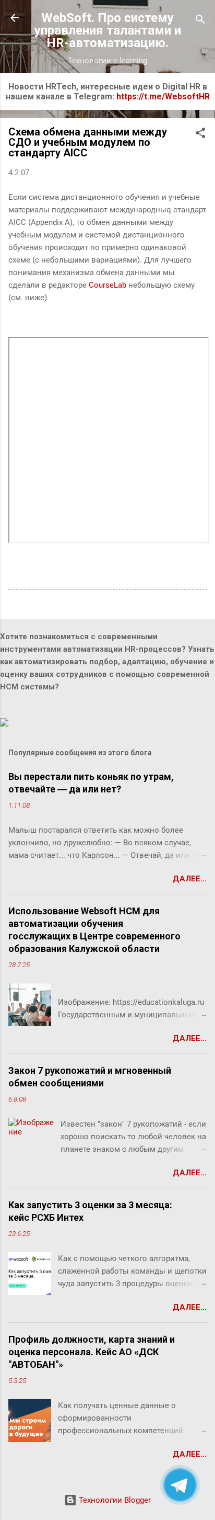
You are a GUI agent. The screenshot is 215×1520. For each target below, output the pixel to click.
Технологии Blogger (114, 1500)
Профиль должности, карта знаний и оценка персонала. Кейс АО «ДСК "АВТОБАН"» (91, 1352)
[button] (200, 135)
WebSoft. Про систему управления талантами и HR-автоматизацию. (107, 30)
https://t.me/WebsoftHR (163, 96)
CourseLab (107, 285)
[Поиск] (200, 21)
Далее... (190, 878)
